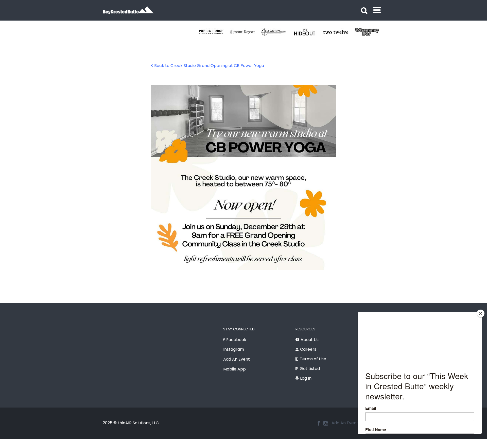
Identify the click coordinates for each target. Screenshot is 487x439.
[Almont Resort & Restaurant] (245, 32)
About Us (310, 340)
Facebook (236, 340)
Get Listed (310, 369)
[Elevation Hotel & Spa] (276, 32)
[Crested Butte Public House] (214, 32)
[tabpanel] (338, 32)
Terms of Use (313, 359)
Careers (308, 349)
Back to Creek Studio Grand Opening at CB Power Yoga (209, 66)
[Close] (480, 313)
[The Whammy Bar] (370, 32)
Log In (305, 378)
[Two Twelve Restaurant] (338, 32)
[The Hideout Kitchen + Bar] (307, 32)
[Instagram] (325, 423)
